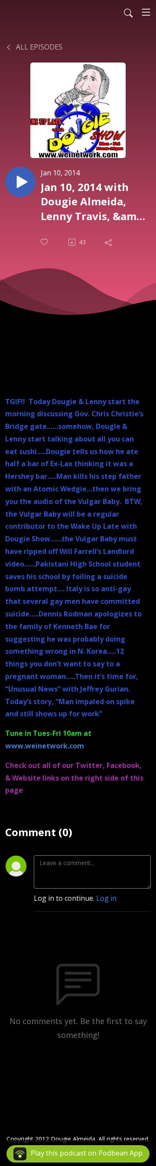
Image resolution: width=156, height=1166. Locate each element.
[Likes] (45, 242)
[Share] (109, 242)
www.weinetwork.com (44, 746)
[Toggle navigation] (146, 12)
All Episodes (38, 47)
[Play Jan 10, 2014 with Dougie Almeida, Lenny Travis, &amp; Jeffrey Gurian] (20, 182)
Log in (106, 898)
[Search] (128, 12)
